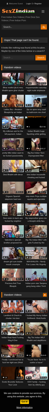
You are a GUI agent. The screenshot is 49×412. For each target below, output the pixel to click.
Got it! (25, 402)
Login (28, 3)
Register (38, 3)
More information (24, 407)
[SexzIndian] (20, 11)
